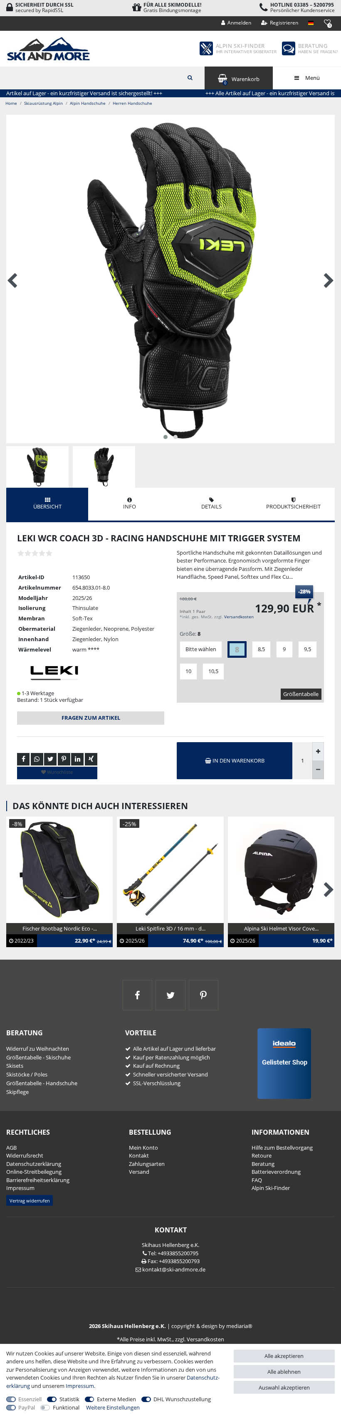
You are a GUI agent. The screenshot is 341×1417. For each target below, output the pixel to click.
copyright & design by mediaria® (211, 1326)
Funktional (66, 1407)
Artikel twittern (50, 759)
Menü (312, 77)
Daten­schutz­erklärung (33, 1164)
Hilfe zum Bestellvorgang (282, 1147)
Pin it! (64, 759)
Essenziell (30, 1399)
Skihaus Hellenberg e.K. (170, 1245)
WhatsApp (37, 759)
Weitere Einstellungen (113, 1407)
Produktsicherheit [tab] (293, 506)
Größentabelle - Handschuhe (41, 1083)
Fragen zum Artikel (91, 717)
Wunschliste (59, 772)
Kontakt (139, 1155)
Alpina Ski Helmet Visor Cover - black (278, 933)
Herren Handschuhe (132, 103)
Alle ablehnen (284, 1371)
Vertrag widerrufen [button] (30, 1200)
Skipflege (17, 1092)
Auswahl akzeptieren (284, 1387)
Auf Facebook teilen (23, 759)
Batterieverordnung (276, 1171)
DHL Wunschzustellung (182, 1399)
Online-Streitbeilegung (34, 1171)
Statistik (69, 1399)
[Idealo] (281, 1063)
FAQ (257, 1180)
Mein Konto (143, 1147)
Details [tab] (211, 506)
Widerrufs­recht (24, 1155)
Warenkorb (242, 80)
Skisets (14, 1065)
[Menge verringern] (318, 770)
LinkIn (77, 759)
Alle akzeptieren (284, 1356)
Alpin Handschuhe (88, 103)
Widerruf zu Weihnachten (37, 1048)
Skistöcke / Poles (26, 1074)
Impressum (20, 1188)
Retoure (262, 1155)
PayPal (26, 1407)
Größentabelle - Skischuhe (38, 1057)
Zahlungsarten (147, 1164)
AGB (11, 1147)
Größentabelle (301, 694)
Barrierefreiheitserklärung (37, 1180)
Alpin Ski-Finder (271, 1188)
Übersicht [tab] (47, 506)
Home (11, 103)
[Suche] (190, 77)
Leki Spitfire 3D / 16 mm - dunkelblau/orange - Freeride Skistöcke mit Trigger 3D (158, 941)
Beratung (263, 1164)
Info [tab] (129, 506)
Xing (91, 759)
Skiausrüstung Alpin (43, 103)
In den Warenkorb (237, 760)
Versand (139, 1171)
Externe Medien (116, 1399)
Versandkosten (239, 617)
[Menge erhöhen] (318, 751)
